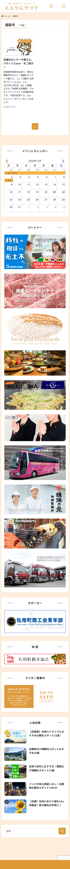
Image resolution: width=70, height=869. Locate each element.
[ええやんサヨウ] (21, 6)
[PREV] (7, 161)
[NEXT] (62, 161)
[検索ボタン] (51, 6)
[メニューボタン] (63, 6)
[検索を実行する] (62, 831)
